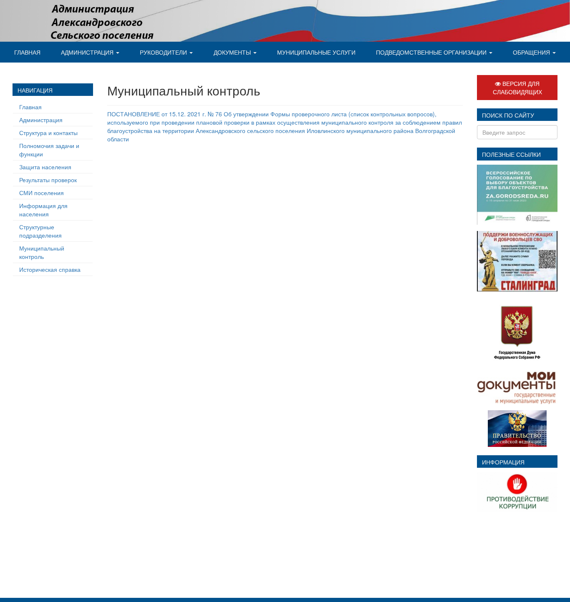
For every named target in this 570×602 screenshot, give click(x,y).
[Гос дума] (517, 330)
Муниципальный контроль (41, 252)
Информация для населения (43, 209)
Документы (233, 52)
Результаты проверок (48, 180)
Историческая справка (50, 269)
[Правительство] (517, 428)
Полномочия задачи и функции (49, 149)
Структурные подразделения (40, 231)
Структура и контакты (48, 132)
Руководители (164, 52)
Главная (27, 52)
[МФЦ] (517, 386)
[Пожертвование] (517, 260)
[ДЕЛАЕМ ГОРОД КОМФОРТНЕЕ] (517, 194)
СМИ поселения (41, 192)
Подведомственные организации (432, 52)
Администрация (88, 52)
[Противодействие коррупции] (517, 491)
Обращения (532, 52)
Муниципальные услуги (316, 52)
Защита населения (45, 167)
